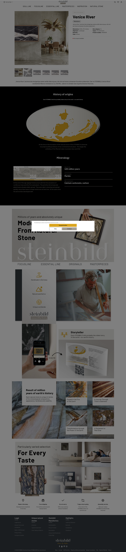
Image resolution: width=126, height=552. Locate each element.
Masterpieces (77, 21)
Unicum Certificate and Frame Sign (54, 534)
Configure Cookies (19, 535)
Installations (69, 527)
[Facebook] (59, 546)
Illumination (52, 530)
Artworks (34, 525)
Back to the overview (78, 12)
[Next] (66, 63)
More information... (62, 222)
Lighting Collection (70, 522)
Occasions (68, 530)
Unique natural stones (37, 519)
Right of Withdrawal (19, 530)
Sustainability (52, 525)
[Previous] (63, 63)
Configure (69, 228)
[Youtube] (62, 546)
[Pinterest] (64, 546)
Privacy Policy (18, 532)
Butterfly (68, 525)
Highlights (69, 518)
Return (109, 550)
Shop (56, 550)
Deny (55, 228)
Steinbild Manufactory (53, 519)
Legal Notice (18, 522)
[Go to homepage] (63, 2)
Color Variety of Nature (37, 530)
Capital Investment (36, 527)
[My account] (121, 2)
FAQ (97, 550)
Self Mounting (66, 550)
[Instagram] (66, 546)
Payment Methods (103, 550)
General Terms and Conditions (19, 526)
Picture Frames (52, 527)
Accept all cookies (63, 225)
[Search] (114, 2)
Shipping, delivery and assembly (78, 550)
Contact (60, 550)
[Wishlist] (118, 2)
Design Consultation (90, 550)
